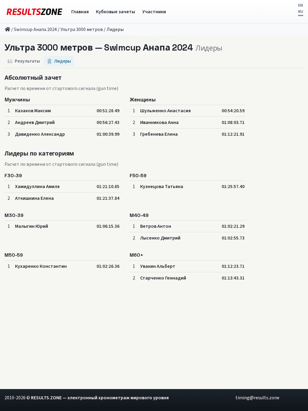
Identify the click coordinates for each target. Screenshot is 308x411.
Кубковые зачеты (115, 11)
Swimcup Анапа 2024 (35, 29)
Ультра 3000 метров (81, 29)
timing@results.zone (257, 397)
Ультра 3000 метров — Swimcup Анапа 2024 (99, 47)
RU (300, 12)
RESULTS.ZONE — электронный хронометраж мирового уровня (100, 397)
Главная (80, 11)
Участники (154, 11)
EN (300, 5)
